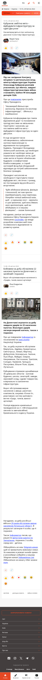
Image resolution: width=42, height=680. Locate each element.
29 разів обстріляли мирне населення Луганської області (20, 524)
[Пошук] (34, 3)
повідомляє (16, 99)
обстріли (6, 593)
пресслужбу (24, 339)
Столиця (9, 669)
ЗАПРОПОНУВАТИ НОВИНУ (21, 613)
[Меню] (39, 3)
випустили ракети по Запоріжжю (18, 539)
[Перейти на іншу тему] (28, 3)
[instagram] (15, 658)
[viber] (33, 658)
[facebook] (9, 658)
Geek (34, 669)
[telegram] (27, 658)
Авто (28, 669)
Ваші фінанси (19, 669)
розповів (19, 219)
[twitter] (21, 658)
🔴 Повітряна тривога (22, 13)
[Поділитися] (11, 48)
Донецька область (18, 593)
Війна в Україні (32, 593)
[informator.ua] (5, 3)
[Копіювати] (17, 48)
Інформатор (27, 337)
